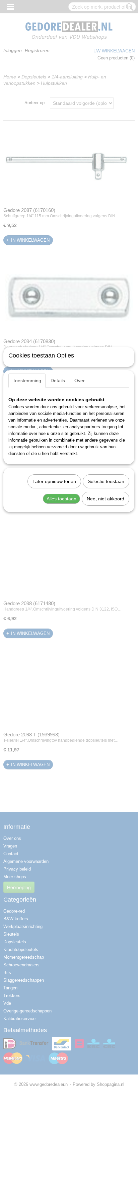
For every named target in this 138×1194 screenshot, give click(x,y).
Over (79, 380)
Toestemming (27, 380)
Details (58, 380)
